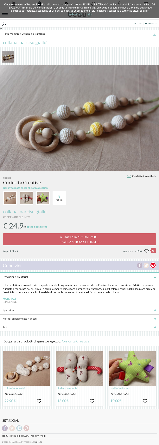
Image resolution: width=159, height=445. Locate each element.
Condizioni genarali (19, 436)
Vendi (43, 436)
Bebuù (5, 436)
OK (90, 13)
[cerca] (4, 23)
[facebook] (5, 430)
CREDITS (38, 442)
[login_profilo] (39, 401)
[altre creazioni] (10, 198)
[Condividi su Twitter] (146, 265)
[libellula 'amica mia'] (79, 368)
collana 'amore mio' (15, 388)
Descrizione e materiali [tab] (15, 276)
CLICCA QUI (76, 13)
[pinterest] (26, 430)
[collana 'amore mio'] (26, 368)
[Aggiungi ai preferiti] (146, 251)
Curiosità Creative (75, 341)
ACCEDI (138, 23)
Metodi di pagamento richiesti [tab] (20, 318)
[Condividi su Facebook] (140, 265)
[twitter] (12, 430)
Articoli (59, 197)
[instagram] (19, 430)
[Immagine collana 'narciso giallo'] (8, 56)
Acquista (35, 436)
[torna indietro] (154, 34)
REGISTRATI (151, 23)
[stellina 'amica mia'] (132, 368)
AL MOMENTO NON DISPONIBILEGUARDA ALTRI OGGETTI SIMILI (79, 239)
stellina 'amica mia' (120, 388)
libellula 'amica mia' (68, 388)
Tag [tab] (5, 327)
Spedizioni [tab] (8, 310)
